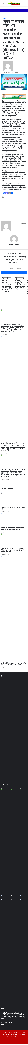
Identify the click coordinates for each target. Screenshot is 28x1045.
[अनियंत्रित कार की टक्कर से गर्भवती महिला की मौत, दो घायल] (14, 499)
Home (2, 14)
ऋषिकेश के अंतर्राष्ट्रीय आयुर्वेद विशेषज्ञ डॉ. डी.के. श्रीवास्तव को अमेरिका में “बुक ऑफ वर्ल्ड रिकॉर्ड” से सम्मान (12, 328)
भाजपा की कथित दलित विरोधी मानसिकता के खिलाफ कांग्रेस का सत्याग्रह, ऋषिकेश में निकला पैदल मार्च (14, 550)
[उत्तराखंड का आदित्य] (14, 3)
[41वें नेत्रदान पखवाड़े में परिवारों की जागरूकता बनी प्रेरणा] (14, 790)
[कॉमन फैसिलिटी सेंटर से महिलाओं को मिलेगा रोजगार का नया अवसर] (23, 952)
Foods (6, 1015)
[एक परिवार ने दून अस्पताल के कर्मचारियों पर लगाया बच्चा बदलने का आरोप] (4, 841)
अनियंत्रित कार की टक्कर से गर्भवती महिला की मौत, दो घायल (13, 508)
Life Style (16, 1015)
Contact (19, 1036)
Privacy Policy (14, 1036)
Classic (17, 1013)
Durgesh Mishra (16, 70)
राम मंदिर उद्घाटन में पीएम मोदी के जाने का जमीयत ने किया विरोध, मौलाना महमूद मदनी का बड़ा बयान (13, 473)
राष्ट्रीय (6, 14)
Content (2, 1015)
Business (10, 1013)
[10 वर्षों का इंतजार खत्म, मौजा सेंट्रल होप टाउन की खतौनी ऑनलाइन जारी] (4, 897)
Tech (3, 1016)
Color (22, 1013)
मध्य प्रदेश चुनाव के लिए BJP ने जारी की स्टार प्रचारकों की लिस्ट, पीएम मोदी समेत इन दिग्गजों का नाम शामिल (13, 447)
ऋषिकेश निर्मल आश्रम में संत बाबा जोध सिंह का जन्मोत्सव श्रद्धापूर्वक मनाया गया (13, 664)
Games (11, 1015)
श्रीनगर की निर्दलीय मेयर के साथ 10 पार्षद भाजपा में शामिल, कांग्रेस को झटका (12, 529)
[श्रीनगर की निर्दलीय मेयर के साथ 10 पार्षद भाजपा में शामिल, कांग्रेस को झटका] (14, 520)
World (22, 1016)
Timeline (10, 1016)
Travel (17, 1017)
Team (21, 1015)
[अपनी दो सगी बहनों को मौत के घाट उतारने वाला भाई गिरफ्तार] (23, 841)
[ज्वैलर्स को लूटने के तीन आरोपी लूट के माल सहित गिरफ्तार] (23, 897)
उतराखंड (2, 1018)
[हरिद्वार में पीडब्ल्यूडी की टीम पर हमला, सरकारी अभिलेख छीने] (14, 952)
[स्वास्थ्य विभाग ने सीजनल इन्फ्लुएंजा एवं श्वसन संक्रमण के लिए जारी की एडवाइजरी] (4, 952)
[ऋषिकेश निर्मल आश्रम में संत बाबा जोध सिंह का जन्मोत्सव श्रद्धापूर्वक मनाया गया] (14, 609)
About (4, 1013)
